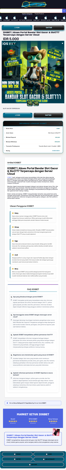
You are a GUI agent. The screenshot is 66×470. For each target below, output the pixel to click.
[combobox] (31, 11)
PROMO (18, 454)
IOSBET (9, 177)
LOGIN (17, 27)
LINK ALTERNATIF (50, 459)
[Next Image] (63, 72)
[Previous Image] (3, 72)
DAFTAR (49, 27)
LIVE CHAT (34, 465)
